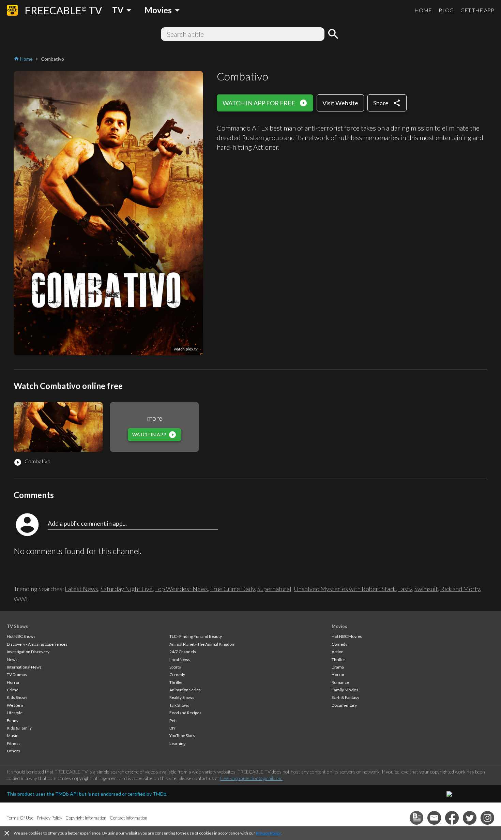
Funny (12, 720)
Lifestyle (14, 712)
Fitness (13, 743)
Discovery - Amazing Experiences (37, 644)
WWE (22, 599)
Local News (179, 659)
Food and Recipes (185, 712)
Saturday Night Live (127, 588)
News (12, 659)
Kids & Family (19, 728)
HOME (423, 10)
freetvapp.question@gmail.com (251, 778)
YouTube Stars (182, 735)
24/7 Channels (182, 651)
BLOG (446, 10)
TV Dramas (17, 674)
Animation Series (185, 689)
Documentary (344, 705)
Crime (12, 689)
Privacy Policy (268, 833)
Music (12, 735)
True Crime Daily (232, 588)
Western (15, 705)
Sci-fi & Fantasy (345, 697)
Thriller (176, 682)
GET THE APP (477, 10)
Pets (173, 720)
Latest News (81, 588)
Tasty (405, 588)
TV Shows (17, 626)
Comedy (177, 674)
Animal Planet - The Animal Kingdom (202, 644)
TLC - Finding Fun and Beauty (195, 636)
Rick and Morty (460, 588)
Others (13, 750)
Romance (340, 682)
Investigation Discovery (28, 651)
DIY (172, 728)
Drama (338, 667)
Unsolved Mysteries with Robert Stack (345, 588)
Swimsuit (426, 588)
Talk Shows (179, 705)
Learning (177, 743)
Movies (339, 626)
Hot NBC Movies (347, 636)
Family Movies (345, 689)
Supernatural (274, 588)
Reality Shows (181, 697)
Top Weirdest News (181, 588)
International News (24, 667)
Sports (175, 667)
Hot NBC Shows (21, 636)
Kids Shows (17, 697)
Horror (13, 682)
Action (338, 651)
